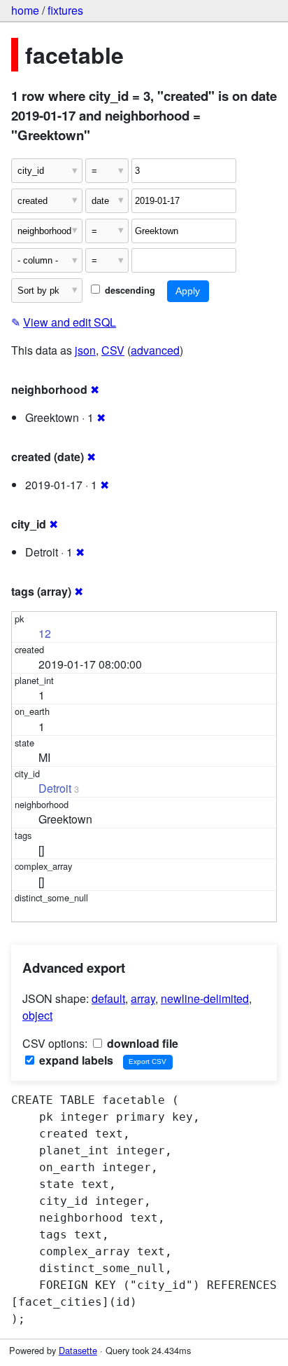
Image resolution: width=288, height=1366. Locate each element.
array (143, 998)
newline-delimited (205, 998)
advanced (155, 350)
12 (44, 633)
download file (141, 1043)
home (25, 10)
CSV (112, 350)
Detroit (54, 788)
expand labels (74, 1060)
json (85, 350)
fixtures (65, 10)
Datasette (78, 1350)
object (37, 1015)
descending (128, 290)
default (108, 998)
